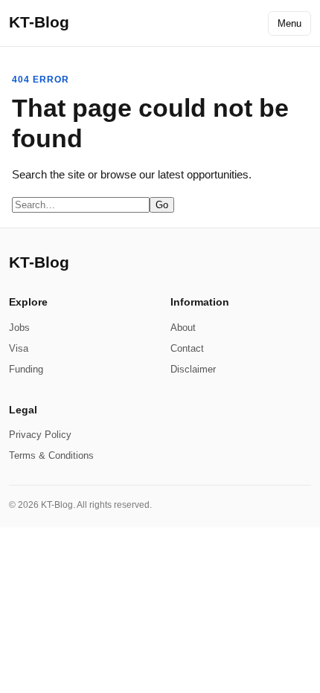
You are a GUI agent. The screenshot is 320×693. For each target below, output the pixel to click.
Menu (289, 23)
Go (162, 204)
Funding (26, 369)
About (183, 327)
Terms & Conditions (51, 455)
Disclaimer (193, 369)
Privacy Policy (40, 434)
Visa (18, 348)
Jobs (19, 327)
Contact (187, 348)
